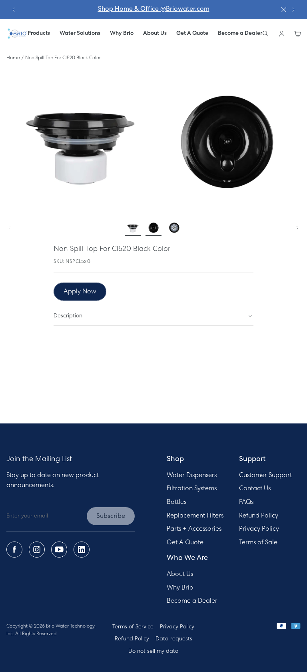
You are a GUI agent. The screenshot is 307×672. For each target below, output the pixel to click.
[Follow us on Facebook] (14, 550)
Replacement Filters (195, 516)
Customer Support (265, 475)
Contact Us (255, 488)
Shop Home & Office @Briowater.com (153, 9)
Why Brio (180, 588)
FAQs (246, 502)
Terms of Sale (258, 543)
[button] (80, 33)
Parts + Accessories (194, 529)
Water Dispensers (192, 475)
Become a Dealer (192, 601)
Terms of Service (133, 627)
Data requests (173, 639)
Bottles (176, 502)
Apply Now (80, 292)
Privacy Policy (259, 529)
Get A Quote (185, 543)
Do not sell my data (153, 651)
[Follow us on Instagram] (37, 550)
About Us (180, 574)
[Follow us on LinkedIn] (82, 550)
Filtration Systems (192, 488)
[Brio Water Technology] (17, 33)
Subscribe (110, 516)
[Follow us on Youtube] (59, 550)
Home (13, 58)
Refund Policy (258, 516)
